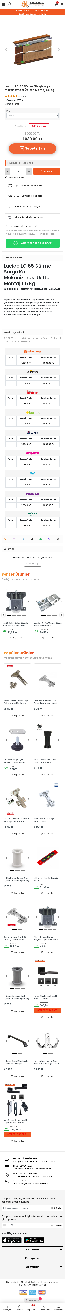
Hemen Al (48, 171)
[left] (3, 615)
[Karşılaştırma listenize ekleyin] (32, 539)
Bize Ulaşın (32, 1267)
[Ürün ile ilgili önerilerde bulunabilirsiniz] (59, 539)
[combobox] (5, 1225)
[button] (6, 49)
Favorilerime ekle (16, 177)
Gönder (58, 1208)
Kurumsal (32, 1249)
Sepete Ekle (35, 148)
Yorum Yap (32, 563)
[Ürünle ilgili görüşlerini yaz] (23, 539)
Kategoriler (32, 1258)
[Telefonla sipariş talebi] (50, 539)
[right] (61, 615)
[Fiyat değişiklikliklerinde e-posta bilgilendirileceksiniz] (41, 539)
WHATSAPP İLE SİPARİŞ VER (36, 243)
